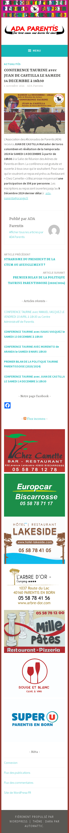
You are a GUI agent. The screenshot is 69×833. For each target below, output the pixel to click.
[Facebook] (7, 405)
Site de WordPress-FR (17, 792)
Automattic (34, 826)
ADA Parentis (35, 85)
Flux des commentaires (18, 782)
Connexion (10, 763)
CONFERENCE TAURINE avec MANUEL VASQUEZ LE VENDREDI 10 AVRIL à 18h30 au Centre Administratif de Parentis (34, 316)
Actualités (12, 64)
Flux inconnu (36, 419)
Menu (37, 50)
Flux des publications (17, 773)
